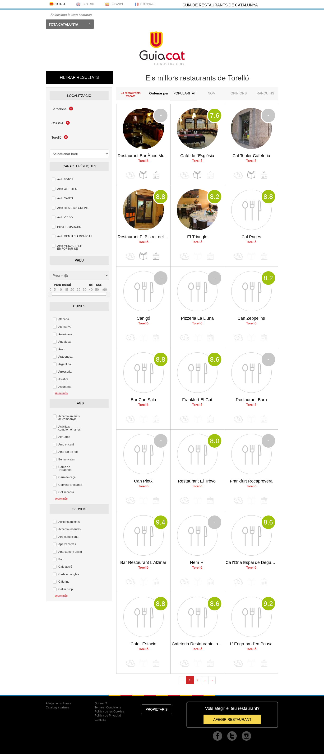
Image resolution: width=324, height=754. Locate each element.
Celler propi (66, 589)
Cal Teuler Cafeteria (251, 155)
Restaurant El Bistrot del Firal (144, 236)
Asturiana (64, 387)
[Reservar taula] (156, 175)
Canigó (143, 318)
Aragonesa (65, 356)
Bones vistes (66, 459)
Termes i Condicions (108, 707)
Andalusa (64, 341)
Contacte (100, 719)
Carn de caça (67, 477)
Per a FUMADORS (69, 227)
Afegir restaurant (232, 719)
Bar (60, 559)
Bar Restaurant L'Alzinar (143, 562)
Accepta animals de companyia (69, 418)
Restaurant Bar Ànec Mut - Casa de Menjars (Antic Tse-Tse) (144, 155)
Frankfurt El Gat (197, 399)
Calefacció (65, 566)
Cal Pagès (251, 236)
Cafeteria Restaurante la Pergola (198, 644)
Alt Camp (64, 437)
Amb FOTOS (65, 179)
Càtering (63, 581)
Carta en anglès (68, 574)
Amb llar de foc (68, 452)
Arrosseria (65, 371)
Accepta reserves (69, 529)
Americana (65, 334)
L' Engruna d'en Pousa (251, 644)
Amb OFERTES (67, 189)
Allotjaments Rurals (58, 703)
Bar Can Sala (143, 399)
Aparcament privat (70, 551)
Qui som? (101, 703)
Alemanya (64, 326)
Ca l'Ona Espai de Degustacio (252, 562)
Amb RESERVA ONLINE (73, 208)
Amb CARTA (65, 198)
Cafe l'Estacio (143, 644)
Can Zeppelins (251, 318)
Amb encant (66, 444)
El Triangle (197, 236)
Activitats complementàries (69, 428)
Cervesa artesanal (70, 485)
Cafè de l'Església (197, 155)
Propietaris (156, 709)
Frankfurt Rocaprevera (251, 481)
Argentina (64, 364)
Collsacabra (66, 492)
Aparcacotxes (67, 544)
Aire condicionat (68, 537)
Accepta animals (69, 522)
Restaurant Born (251, 399)
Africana (63, 319)
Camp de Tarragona (65, 468)
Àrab (61, 349)
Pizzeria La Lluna (197, 318)
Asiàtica (63, 379)
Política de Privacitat (108, 715)
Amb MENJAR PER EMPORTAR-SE (69, 247)
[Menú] (143, 175)
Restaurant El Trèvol (197, 481)
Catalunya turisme (57, 707)
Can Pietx (143, 481)
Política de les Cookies (109, 711)
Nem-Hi (197, 562)
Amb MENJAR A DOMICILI (74, 236)
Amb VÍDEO (65, 217)
